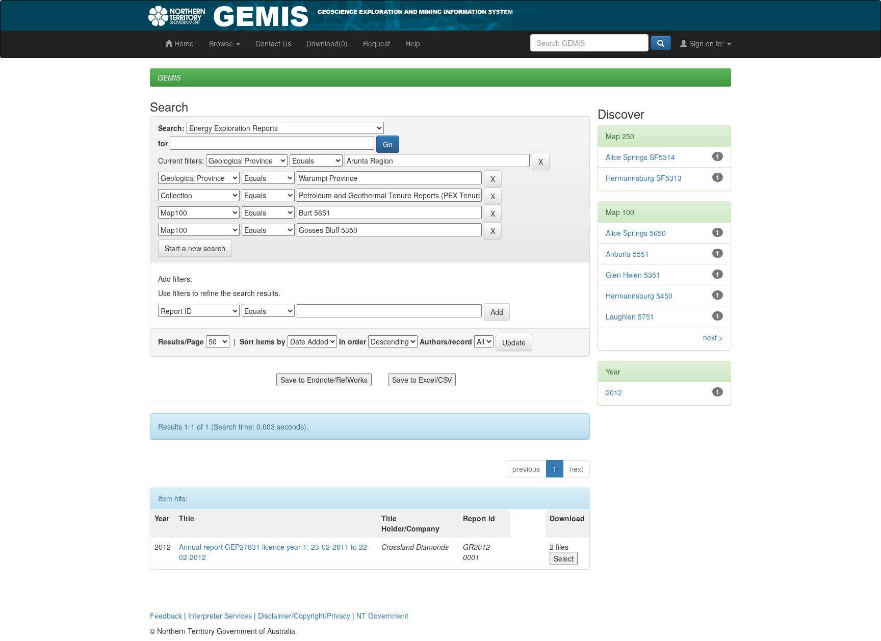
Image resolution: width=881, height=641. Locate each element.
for (163, 143)
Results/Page (181, 341)
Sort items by (263, 341)
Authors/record (446, 341)
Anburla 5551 (627, 254)
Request (376, 43)
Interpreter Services (220, 615)
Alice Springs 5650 (636, 233)
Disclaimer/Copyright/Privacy (304, 615)
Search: (171, 128)
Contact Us (273, 43)
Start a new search (195, 248)
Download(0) (327, 43)
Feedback (166, 615)
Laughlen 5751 (630, 316)
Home (183, 43)
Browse (222, 43)
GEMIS (169, 77)
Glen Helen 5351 (633, 275)
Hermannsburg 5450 (639, 295)
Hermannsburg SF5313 (644, 178)
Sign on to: (706, 43)
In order (352, 341)
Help (412, 43)
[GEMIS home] (407, 14)
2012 (614, 392)
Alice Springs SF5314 (640, 157)
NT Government (382, 615)
